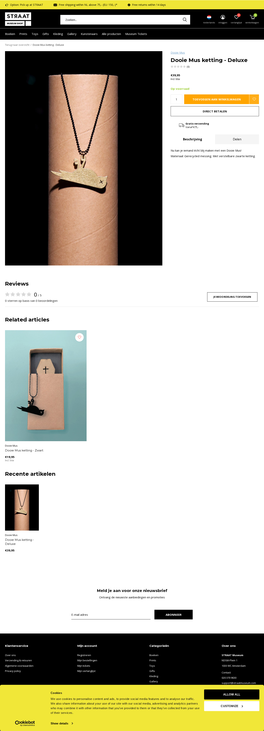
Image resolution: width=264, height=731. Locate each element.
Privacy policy (13, 671)
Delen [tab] (237, 139)
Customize (229, 705)
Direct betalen (215, 111)
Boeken (10, 34)
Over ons (10, 655)
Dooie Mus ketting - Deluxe (19, 542)
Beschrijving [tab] (192, 139)
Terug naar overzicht (17, 45)
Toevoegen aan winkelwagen (216, 99)
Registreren (84, 655)
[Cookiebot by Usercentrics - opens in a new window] (25, 723)
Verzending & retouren (18, 660)
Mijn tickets (83, 665)
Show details (59, 723)
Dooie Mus (178, 52)
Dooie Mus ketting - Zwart (24, 450)
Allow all (231, 694)
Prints (23, 34)
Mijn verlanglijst (86, 671)
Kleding (58, 34)
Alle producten (111, 34)
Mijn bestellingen (87, 660)
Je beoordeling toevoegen (232, 297)
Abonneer (174, 615)
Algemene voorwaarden (19, 665)
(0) (188, 66)
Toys (35, 34)
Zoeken (184, 20)
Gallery (72, 34)
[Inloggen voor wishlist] (254, 99)
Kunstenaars (89, 34)
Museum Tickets (136, 34)
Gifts (46, 34)
